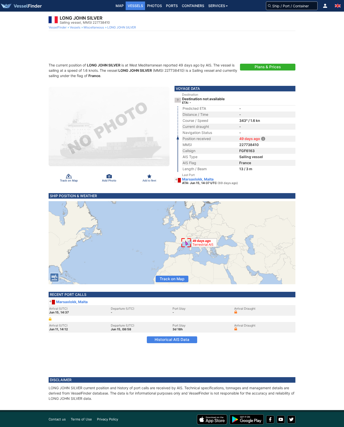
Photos (154, 6)
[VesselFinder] (21, 6)
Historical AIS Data (172, 339)
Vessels (135, 6)
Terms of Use (81, 419)
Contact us (57, 419)
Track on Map (172, 278)
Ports (172, 6)
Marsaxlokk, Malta (198, 179)
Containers (193, 6)
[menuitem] (58, 27)
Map (120, 6)
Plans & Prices (268, 66)
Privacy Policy (107, 419)
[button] (325, 6)
